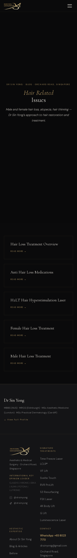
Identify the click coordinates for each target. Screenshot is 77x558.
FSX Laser (46, 499)
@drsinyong (21, 497)
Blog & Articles (18, 546)
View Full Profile (17, 419)
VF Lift (44, 471)
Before (13, 553)
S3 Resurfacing (49, 492)
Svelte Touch (48, 478)
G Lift (43, 513)
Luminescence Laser (53, 520)
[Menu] (69, 6)
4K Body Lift (47, 506)
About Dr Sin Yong (20, 539)
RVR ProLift (47, 485)
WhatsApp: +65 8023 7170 (53, 537)
